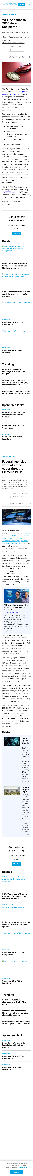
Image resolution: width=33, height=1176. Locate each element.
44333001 (13, 788)
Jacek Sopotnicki (12, 789)
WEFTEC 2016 (9, 192)
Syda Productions (22, 510)
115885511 (13, 510)
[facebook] (10, 57)
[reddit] (20, 57)
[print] (30, 57)
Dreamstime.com (23, 511)
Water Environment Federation (13, 43)
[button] (3, 4)
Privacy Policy (23, 1167)
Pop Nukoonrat (14, 740)
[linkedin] (13, 57)
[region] (16, 1168)
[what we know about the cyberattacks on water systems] (16, 596)
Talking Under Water (13, 612)
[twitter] (16, 57)
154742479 (11, 739)
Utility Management (9, 15)
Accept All (16, 1172)
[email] (23, 57)
